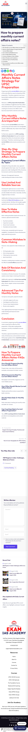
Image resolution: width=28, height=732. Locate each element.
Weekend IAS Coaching (14, 686)
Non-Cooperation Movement (16, 582)
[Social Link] (9, 725)
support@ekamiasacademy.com (14, 648)
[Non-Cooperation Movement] (5, 581)
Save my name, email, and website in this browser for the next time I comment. (15, 540)
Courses (14, 662)
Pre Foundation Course (14, 683)
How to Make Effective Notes (9, 54)
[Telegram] (13, 71)
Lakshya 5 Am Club (14, 697)
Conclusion (5, 61)
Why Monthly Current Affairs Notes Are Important (14, 47)
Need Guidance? (21, 723)
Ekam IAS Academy (14, 720)
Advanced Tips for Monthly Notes (10, 59)
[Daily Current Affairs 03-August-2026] (5, 573)
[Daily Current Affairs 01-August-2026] (5, 588)
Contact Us (14, 665)
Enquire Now (21, 728)
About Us (14, 659)
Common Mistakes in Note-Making (10, 56)
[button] (21, 450)
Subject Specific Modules (14, 689)
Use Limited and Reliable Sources (10, 52)
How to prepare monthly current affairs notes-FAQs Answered (13, 63)
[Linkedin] (5, 71)
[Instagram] (10, 71)
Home (14, 656)
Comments (8, 463)
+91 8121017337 (14, 645)
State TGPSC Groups (14, 694)
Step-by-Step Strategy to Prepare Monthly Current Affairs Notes (12, 50)
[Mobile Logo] (5, 3)
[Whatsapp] (8, 71)
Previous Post (7, 428)
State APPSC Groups (14, 692)
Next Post (21, 438)
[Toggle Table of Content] (24, 45)
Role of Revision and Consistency (10, 58)
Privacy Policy (14, 668)
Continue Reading (9, 467)
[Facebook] (2, 71)
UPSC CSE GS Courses (14, 677)
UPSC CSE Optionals (14, 680)
